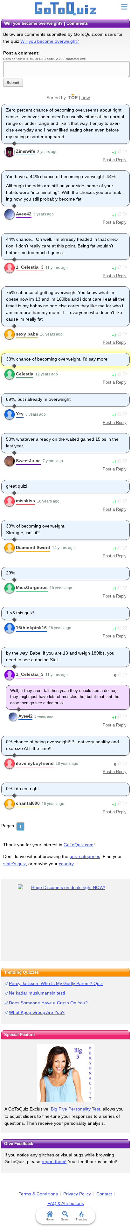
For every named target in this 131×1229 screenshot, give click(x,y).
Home (50, 1219)
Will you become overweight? (49, 41)
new (85, 97)
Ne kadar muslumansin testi (37, 992)
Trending (81, 1219)
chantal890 (28, 803)
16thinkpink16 (31, 627)
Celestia (24, 373)
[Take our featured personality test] (65, 1073)
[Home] (66, 9)
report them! (54, 1161)
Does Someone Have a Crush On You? (48, 1002)
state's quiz (14, 863)
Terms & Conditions (38, 1193)
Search (65, 1219)
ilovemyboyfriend (35, 763)
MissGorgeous (32, 587)
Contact (104, 1193)
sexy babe (27, 333)
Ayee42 (23, 213)
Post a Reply (115, 159)
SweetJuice (28, 460)
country (66, 863)
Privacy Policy (77, 1193)
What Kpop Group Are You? (37, 1012)
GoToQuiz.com (78, 844)
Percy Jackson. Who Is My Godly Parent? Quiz (56, 983)
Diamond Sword (33, 547)
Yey (20, 413)
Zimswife (25, 151)
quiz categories (85, 856)
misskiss (25, 500)
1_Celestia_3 (30, 267)
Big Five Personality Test (75, 1108)
